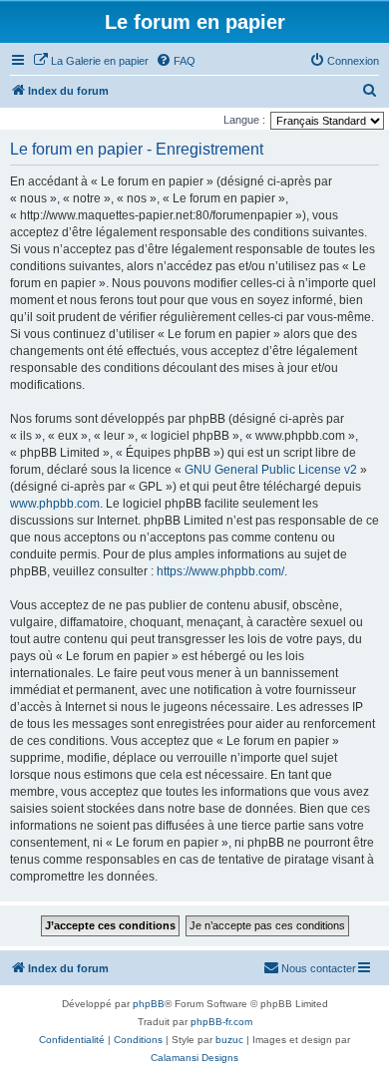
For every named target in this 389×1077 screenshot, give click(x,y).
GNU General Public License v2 (271, 470)
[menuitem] (91, 61)
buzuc (229, 1039)
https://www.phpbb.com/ (220, 571)
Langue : (244, 120)
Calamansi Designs (194, 1057)
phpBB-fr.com (221, 1021)
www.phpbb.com (55, 504)
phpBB (149, 1003)
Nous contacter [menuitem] (318, 968)
